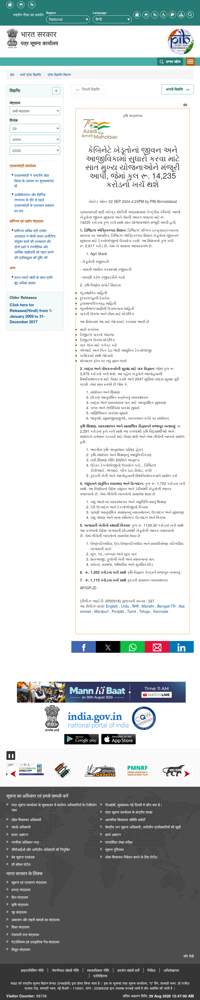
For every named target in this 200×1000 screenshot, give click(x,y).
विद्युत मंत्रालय (20, 949)
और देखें (188, 955)
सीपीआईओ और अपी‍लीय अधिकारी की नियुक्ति (40, 849)
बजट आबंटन (19, 834)
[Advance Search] (190, 14)
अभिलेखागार (171, 970)
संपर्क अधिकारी (20, 827)
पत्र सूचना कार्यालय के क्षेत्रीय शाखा (128, 812)
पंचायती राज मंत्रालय (25, 934)
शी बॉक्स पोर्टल (20, 864)
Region (51, 12)
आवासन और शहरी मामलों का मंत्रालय (35, 919)
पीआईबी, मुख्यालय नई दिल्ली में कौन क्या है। (133, 804)
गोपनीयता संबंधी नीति (65, 970)
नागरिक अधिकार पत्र (25, 842)
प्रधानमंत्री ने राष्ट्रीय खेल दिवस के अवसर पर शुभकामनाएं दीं (34, 181)
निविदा (151, 970)
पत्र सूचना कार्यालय (39, 43)
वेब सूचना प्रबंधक (23, 857)
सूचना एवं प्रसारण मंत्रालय (29, 882)
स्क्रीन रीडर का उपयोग (28, 14)
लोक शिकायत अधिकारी (26, 819)
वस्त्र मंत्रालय (20, 889)
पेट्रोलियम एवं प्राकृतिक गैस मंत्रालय (35, 941)
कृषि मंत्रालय (19, 904)
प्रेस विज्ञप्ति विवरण (59, 74)
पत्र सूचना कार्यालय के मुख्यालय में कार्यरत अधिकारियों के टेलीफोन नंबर (54, 807)
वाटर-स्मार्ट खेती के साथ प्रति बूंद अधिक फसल (33, 280)
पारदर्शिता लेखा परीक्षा (119, 842)
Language (100, 12)
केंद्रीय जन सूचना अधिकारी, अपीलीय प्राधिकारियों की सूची (143, 827)
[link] (101, 691)
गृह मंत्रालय (19, 912)
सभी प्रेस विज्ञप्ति (30, 74)
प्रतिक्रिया (100, 975)
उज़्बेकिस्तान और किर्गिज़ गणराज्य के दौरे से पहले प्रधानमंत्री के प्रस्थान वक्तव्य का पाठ (34, 202)
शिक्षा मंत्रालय (20, 927)
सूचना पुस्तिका (114, 849)
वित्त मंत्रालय (19, 897)
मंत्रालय (15, 102)
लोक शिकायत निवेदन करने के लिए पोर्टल (131, 857)
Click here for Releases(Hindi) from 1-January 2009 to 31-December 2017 (31, 313)
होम (12, 74)
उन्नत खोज (172, 61)
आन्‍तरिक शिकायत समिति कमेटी (125, 819)
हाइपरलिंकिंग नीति (32, 970)
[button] (163, 14)
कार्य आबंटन (113, 834)
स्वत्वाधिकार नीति (98, 970)
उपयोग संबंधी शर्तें (128, 970)
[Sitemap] (181, 14)
